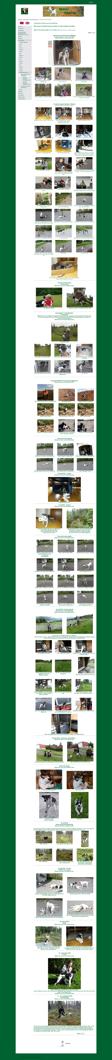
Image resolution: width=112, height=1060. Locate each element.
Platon (20, 63)
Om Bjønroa (21, 30)
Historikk (20, 38)
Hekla (20, 51)
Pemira (21, 67)
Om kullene (20, 28)
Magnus (21, 55)
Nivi (20, 59)
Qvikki (20, 68)
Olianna (21, 49)
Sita (20, 46)
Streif (20, 44)
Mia (20, 53)
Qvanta (21, 70)
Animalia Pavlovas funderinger (25, 87)
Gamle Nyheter (21, 99)
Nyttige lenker (21, 97)
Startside (20, 19)
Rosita (20, 48)
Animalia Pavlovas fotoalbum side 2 (27, 79)
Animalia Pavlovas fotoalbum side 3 (27, 83)
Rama (20, 89)
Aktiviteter (20, 93)
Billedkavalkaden (23, 42)
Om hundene (26, 19)
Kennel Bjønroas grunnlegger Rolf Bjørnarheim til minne (23, 33)
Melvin (21, 57)
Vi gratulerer (21, 95)
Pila (20, 65)
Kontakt (20, 36)
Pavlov (21, 61)
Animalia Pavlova (34, 19)
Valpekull (20, 91)
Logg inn (91, 2)
